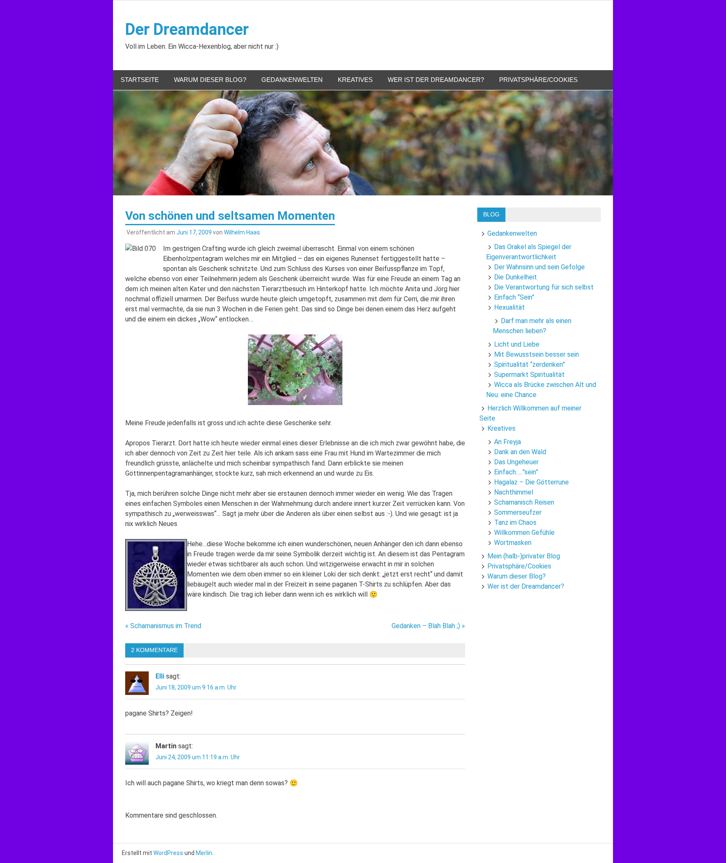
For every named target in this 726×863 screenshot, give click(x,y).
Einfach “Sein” (514, 297)
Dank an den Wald (520, 452)
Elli (159, 676)
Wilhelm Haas (242, 232)
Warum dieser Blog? (210, 79)
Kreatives (355, 79)
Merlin (204, 853)
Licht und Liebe (516, 344)
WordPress (168, 853)
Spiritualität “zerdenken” (529, 364)
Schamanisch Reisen (524, 502)
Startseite (140, 79)
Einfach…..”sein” (516, 472)
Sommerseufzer (518, 512)
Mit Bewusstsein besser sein (536, 354)
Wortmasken (512, 543)
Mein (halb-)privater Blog (523, 556)
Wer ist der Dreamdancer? (436, 79)
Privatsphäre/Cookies (538, 79)
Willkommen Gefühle (524, 533)
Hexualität (509, 307)
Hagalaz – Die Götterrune (531, 482)
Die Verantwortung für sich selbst (544, 287)
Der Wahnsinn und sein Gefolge (539, 267)
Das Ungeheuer (516, 462)
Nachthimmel (513, 492)
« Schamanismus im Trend (163, 626)
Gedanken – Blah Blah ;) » (428, 626)
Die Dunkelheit (515, 277)
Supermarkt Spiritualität (529, 375)
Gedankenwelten (292, 79)
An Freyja (507, 442)
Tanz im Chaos (515, 522)
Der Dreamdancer (187, 29)
